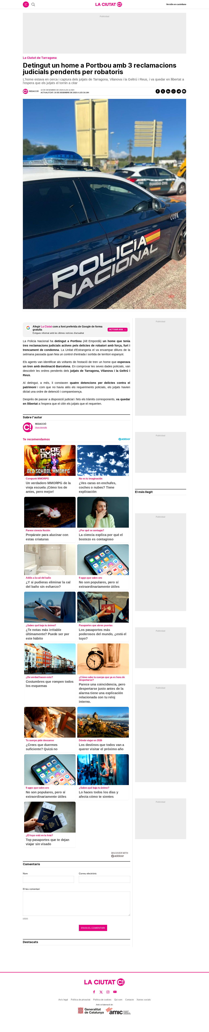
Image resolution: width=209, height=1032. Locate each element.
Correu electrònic (88, 873)
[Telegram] (179, 91)
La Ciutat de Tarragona (40, 57)
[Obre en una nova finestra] (91, 1011)
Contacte (129, 999)
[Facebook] (158, 91)
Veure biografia (41, 427)
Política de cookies (102, 999)
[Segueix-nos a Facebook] (94, 992)
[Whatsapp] (173, 91)
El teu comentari (31, 889)
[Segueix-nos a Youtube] (115, 992)
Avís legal (63, 999)
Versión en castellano (176, 4)
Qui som (118, 999)
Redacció (34, 91)
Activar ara (116, 329)
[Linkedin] (168, 91)
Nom (25, 873)
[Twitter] (163, 91)
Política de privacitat (80, 999)
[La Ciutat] (109, 4)
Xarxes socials (144, 999)
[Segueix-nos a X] (101, 992)
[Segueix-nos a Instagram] (108, 992)
